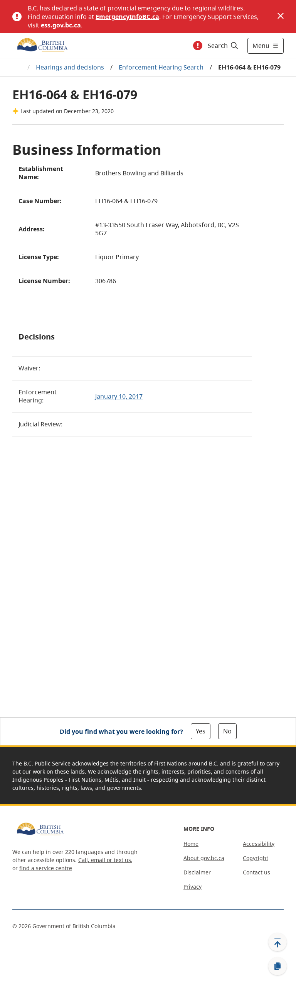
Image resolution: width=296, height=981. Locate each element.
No (227, 731)
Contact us (256, 872)
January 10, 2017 (119, 396)
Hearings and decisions (70, 67)
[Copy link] (277, 966)
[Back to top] (277, 942)
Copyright (255, 858)
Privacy (192, 886)
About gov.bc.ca (203, 858)
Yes (200, 731)
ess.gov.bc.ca (61, 25)
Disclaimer (197, 872)
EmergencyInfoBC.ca (127, 16)
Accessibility (258, 843)
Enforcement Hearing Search (161, 67)
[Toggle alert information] (197, 45)
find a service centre (45, 868)
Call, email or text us (104, 860)
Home (190, 843)
